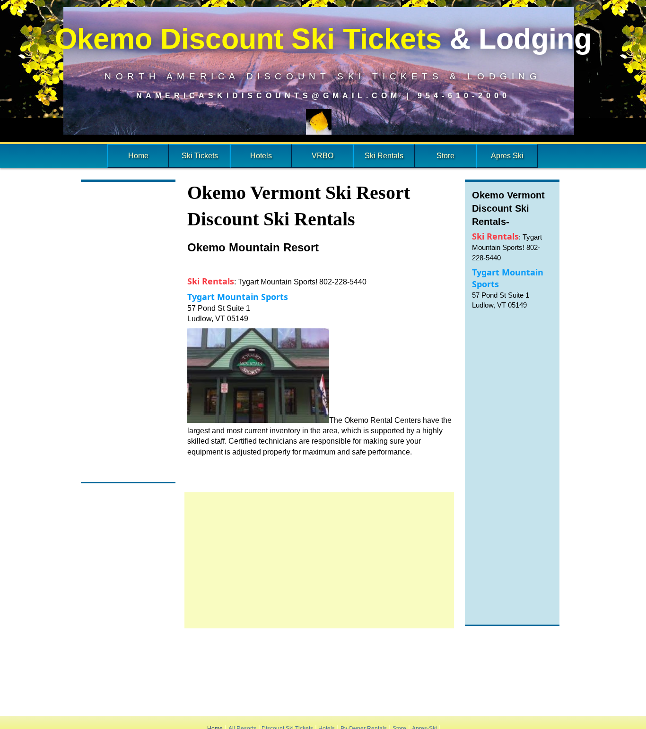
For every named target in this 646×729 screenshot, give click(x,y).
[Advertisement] (128, 333)
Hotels (261, 156)
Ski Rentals (384, 156)
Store (445, 156)
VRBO (322, 156)
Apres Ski (507, 156)
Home (138, 156)
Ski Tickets (200, 156)
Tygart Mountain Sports (237, 296)
